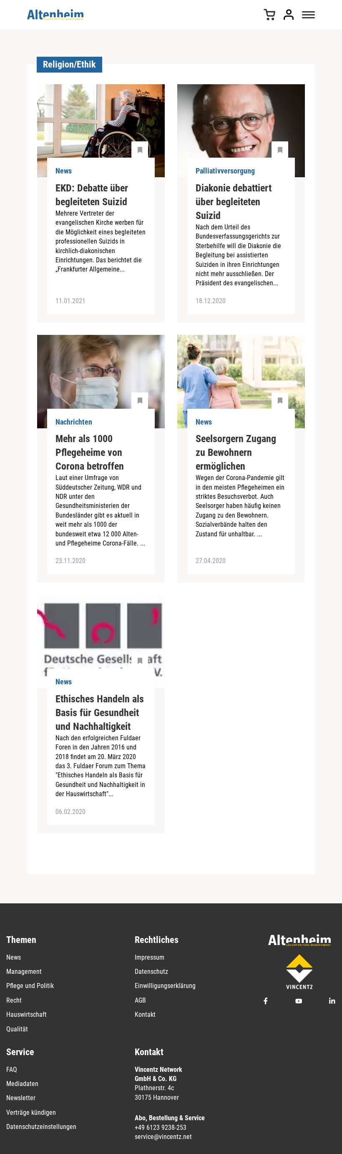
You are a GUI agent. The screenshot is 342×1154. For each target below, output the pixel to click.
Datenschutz (151, 971)
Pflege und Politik (30, 986)
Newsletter (20, 1098)
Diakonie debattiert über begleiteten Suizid (234, 201)
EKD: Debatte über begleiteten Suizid (91, 195)
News (13, 957)
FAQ (11, 1070)
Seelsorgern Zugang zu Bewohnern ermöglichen (236, 452)
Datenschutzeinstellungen (41, 1127)
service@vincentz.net (163, 1137)
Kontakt (145, 1014)
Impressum (149, 957)
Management (24, 971)
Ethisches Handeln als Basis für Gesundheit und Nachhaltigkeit (99, 712)
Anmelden (289, 14)
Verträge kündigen (31, 1112)
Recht (14, 1000)
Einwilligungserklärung (165, 986)
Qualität (17, 1029)
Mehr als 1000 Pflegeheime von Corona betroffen (89, 452)
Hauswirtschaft (26, 1014)
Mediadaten (22, 1084)
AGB (140, 1000)
